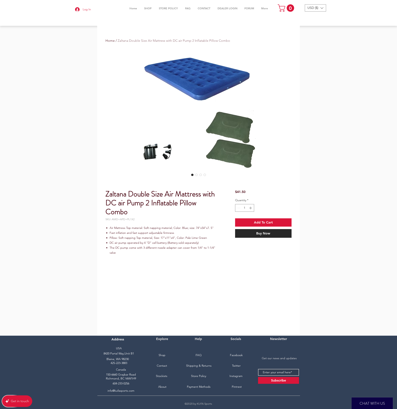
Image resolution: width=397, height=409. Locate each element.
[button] (147, 8)
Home (110, 41)
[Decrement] (238, 208)
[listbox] (315, 8)
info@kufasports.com (121, 390)
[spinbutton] (244, 208)
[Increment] (251, 208)
